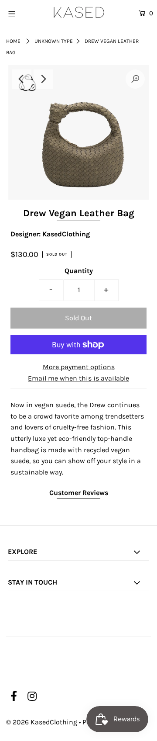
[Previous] (21, 79)
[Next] (43, 79)
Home (13, 41)
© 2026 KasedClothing (41, 722)
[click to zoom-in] (135, 79)
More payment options (79, 367)
